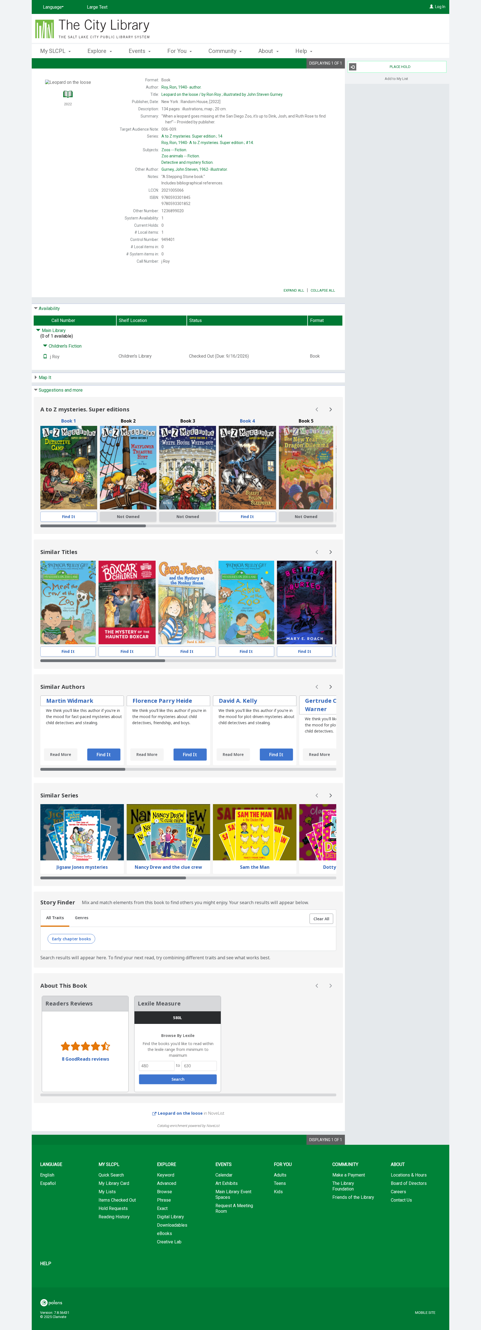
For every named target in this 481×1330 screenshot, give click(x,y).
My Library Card (114, 1183)
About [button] (266, 51)
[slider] (188, 525)
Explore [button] (97, 51)
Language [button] (51, 1164)
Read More (60, 754)
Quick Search (111, 1175)
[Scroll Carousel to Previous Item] (317, 409)
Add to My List (396, 78)
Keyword (165, 1175)
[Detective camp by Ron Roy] (68, 467)
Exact (162, 1208)
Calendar (223, 1175)
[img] (128, 467)
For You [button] (177, 51)
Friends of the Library (353, 1197)
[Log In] (431, 6)
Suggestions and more (61, 390)
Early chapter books (71, 938)
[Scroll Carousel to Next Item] (330, 409)
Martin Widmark (69, 700)
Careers (398, 1191)
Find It (68, 516)
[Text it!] (45, 356)
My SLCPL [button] (53, 51)
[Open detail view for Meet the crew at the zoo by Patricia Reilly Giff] (68, 602)
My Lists (107, 1191)
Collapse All (323, 290)
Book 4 (247, 421)
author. (181, 87)
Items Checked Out (117, 1200)
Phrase (164, 1200)
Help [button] (301, 51)
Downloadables (172, 1225)
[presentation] (68, 467)
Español (48, 1183)
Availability (49, 308)
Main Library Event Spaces (233, 1194)
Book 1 (68, 421)
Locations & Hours (409, 1175)
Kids (278, 1191)
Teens (280, 1183)
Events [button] (138, 51)
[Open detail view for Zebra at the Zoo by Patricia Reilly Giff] (246, 602)
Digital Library (170, 1216)
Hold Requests (113, 1208)
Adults (280, 1175)
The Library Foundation (343, 1186)
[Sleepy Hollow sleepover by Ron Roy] (247, 467)
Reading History (114, 1216)
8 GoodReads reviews (85, 1059)
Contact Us (401, 1200)
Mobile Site (425, 1313)
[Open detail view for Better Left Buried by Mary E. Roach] (304, 602)
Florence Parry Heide (162, 700)
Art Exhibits (226, 1183)
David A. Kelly (238, 700)
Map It (45, 377)
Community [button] (223, 51)
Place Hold (400, 67)
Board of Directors (409, 1183)
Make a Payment (348, 1175)
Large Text (97, 7)
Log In (440, 6)
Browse (164, 1191)
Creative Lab (169, 1241)
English (47, 1175)
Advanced (166, 1183)
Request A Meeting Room (234, 1208)
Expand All (294, 290)
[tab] (55, 918)
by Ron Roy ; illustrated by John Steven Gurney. (222, 94)
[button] (321, 919)
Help (45, 1263)
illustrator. (194, 169)
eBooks (164, 1233)
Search (178, 1079)
